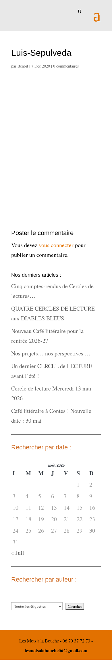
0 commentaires (66, 66)
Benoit (23, 66)
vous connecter (56, 245)
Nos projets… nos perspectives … (50, 353)
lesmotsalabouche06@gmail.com (56, 650)
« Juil (17, 553)
